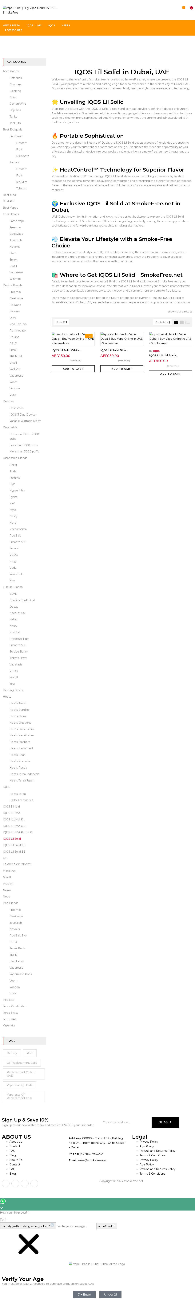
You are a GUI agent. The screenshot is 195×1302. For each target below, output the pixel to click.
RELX (13, 343)
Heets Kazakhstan (22, 735)
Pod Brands (10, 903)
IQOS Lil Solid (12, 838)
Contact (15, 1146)
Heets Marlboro (20, 742)
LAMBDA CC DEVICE (17, 864)
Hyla (12, 484)
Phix (30, 1053)
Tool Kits (15, 123)
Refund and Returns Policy (157, 1151)
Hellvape (15, 305)
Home (7, 43)
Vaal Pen (15, 369)
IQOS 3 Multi (11, 806)
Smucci (14, 548)
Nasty (13, 516)
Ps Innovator (18, 330)
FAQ (12, 1151)
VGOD (14, 554)
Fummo (15, 477)
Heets (7, 696)
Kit (4, 858)
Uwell (13, 266)
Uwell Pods (17, 961)
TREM (14, 955)
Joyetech (16, 240)
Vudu (13, 567)
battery (12, 1053)
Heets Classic (18, 716)
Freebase (16, 136)
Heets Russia (18, 767)
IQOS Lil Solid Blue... (114, 350)
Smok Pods (17, 948)
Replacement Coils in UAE (21, 1074)
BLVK (13, 593)
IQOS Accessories (21, 800)
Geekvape (16, 298)
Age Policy (147, 1146)
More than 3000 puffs (24, 451)
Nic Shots (22, 156)
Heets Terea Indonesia (24, 774)
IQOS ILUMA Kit (14, 819)
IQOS (6, 787)
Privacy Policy (149, 1141)
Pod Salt (15, 535)
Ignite (14, 497)
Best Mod (9, 195)
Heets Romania (20, 761)
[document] (97, 1266)
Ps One (14, 337)
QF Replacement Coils (22, 1062)
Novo (6, 896)
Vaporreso (16, 272)
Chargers (16, 84)
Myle (13, 510)
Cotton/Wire (18, 103)
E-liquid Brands (12, 587)
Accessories (10, 71)
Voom (14, 382)
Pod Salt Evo (18, 324)
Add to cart (73, 368)
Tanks (13, 116)
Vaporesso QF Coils (19, 1085)
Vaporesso (16, 375)
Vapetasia (16, 664)
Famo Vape (17, 221)
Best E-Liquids (12, 129)
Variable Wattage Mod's (25, 421)
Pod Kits (8, 1000)
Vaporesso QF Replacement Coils (19, 1096)
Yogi (12, 683)
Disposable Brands (15, 458)
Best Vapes (10, 207)
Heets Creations (20, 722)
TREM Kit (16, 356)
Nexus (7, 890)
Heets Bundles (19, 709)
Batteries (16, 78)
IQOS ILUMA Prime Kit (18, 832)
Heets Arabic (18, 703)
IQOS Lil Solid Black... (163, 355)
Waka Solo (16, 574)
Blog (13, 1155)
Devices (8, 401)
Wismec (15, 279)
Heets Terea (18, 794)
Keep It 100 (17, 613)
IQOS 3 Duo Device (23, 414)
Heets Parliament (21, 748)
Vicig (13, 561)
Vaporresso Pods (21, 974)
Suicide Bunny (19, 651)
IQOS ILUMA (11, 813)
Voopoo (15, 388)
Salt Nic (15, 162)
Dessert (21, 143)
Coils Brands (11, 214)
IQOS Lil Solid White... (66, 350)
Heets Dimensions (22, 729)
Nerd (13, 522)
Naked (14, 619)
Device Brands (12, 285)
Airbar (13, 465)
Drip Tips (15, 110)
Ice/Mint (21, 182)
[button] (188, 10)
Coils (13, 97)
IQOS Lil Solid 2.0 (14, 845)
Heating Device (13, 690)
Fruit (19, 149)
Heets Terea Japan (22, 780)
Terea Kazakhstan (14, 1006)
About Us (16, 1141)
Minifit (7, 877)
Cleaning (15, 91)
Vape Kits (9, 1025)
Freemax (15, 227)
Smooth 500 (18, 542)
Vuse (13, 395)
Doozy (14, 606)
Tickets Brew (18, 658)
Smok (13, 259)
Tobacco (21, 188)
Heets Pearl (17, 755)
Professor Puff (19, 639)
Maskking (9, 871)
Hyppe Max (17, 490)
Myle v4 (8, 883)
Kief (12, 503)
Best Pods (16, 408)
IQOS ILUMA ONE (15, 826)
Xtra (12, 580)
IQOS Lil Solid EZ (14, 851)
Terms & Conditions (152, 1155)
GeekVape (16, 233)
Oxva (13, 253)
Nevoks (15, 246)
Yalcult (14, 677)
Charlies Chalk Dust (22, 600)
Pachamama (18, 529)
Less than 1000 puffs (24, 445)
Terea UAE (10, 1019)
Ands (13, 471)
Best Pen (9, 201)
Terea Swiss (10, 1012)
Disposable (10, 427)
